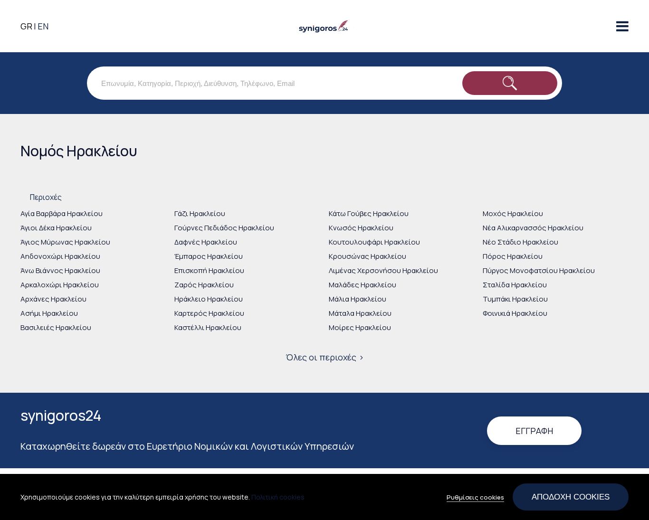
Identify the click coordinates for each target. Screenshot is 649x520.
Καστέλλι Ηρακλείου (207, 327)
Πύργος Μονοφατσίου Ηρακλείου (539, 270)
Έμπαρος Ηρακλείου (208, 256)
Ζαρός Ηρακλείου (204, 285)
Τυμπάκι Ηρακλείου (515, 299)
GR (26, 26)
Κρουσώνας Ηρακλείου (367, 256)
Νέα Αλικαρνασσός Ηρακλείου (533, 228)
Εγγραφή (534, 430)
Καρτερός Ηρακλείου (209, 313)
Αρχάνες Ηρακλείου (53, 299)
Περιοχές (46, 197)
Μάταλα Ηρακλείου (360, 313)
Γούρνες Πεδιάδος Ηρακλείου (224, 228)
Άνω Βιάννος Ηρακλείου (60, 270)
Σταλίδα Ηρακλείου (515, 285)
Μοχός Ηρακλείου (513, 213)
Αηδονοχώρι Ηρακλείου (60, 256)
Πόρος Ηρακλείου (513, 256)
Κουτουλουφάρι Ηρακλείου (374, 242)
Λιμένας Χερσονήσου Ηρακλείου (383, 270)
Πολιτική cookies (278, 496)
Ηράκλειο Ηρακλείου (208, 299)
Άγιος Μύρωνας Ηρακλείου (65, 242)
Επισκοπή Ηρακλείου (209, 270)
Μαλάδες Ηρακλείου (362, 285)
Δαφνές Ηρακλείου (205, 242)
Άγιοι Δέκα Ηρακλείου (56, 228)
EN (43, 26)
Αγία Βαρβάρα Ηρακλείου (61, 213)
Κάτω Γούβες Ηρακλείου (369, 213)
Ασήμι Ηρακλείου (49, 313)
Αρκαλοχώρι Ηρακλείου (59, 285)
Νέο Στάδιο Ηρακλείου (520, 242)
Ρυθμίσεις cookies (475, 497)
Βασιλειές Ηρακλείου (55, 327)
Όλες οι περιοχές (321, 357)
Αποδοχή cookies (571, 496)
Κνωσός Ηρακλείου (361, 228)
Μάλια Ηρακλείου (357, 299)
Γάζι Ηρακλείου (199, 213)
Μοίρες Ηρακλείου (360, 327)
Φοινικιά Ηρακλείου (515, 313)
